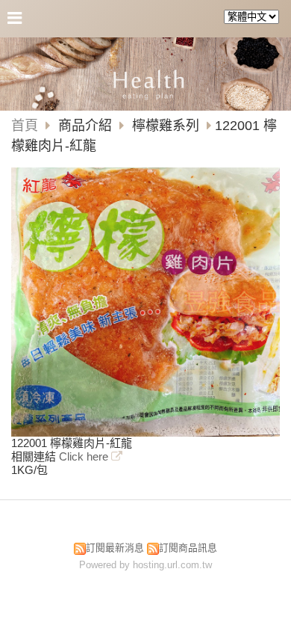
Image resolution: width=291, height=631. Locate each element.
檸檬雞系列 (165, 125)
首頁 (24, 125)
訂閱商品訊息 (188, 547)
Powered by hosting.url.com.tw (145, 564)
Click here (85, 456)
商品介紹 (87, 125)
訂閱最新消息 (115, 547)
